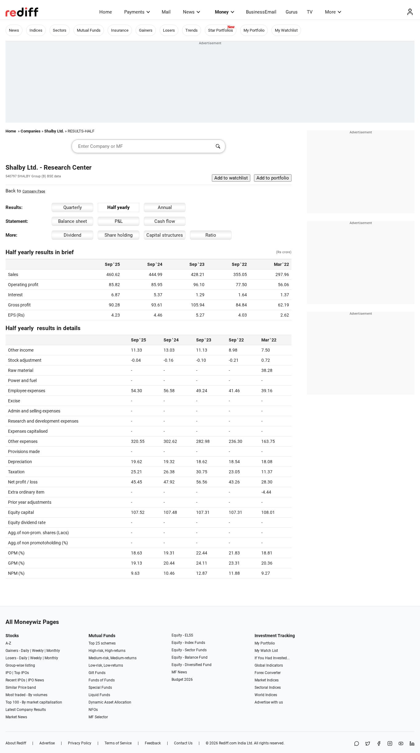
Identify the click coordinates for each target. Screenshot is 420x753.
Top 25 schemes (102, 643)
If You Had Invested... (272, 658)
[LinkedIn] (412, 744)
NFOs (93, 710)
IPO (8, 673)
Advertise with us (269, 702)
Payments (134, 12)
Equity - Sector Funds (189, 650)
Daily (25, 651)
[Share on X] (367, 744)
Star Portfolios (220, 30)
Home (105, 12)
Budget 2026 (182, 679)
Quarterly (72, 207)
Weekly (38, 651)
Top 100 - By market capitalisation (34, 702)
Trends (191, 30)
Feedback (153, 743)
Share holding (119, 235)
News (189, 12)
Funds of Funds (102, 680)
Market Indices (267, 680)
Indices (36, 30)
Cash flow (164, 221)
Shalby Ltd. (54, 131)
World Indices (266, 695)
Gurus (292, 12)
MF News (179, 672)
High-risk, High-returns (107, 651)
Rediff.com (228, 743)
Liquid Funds (99, 695)
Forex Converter (268, 673)
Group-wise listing (20, 665)
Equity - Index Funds (188, 643)
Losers (169, 30)
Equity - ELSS (182, 635)
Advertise (47, 743)
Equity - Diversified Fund (192, 665)
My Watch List (266, 651)
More (330, 12)
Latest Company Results (26, 710)
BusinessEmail (261, 12)
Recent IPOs (15, 680)
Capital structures (164, 235)
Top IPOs (21, 673)
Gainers (146, 30)
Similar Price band (21, 687)
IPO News (36, 680)
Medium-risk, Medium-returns (113, 658)
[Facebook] (378, 744)
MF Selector (98, 717)
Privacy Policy (79, 743)
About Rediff (16, 743)
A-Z (8, 643)
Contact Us (183, 743)
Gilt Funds (97, 673)
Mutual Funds (89, 30)
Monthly (53, 651)
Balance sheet (72, 221)
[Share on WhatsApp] (356, 744)
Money (222, 12)
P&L (119, 221)
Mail (166, 12)
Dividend (72, 235)
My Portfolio (254, 30)
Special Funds (100, 687)
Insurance (120, 30)
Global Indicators (269, 665)
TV (310, 12)
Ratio (210, 235)
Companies (31, 131)
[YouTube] (400, 744)
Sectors (59, 30)
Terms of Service (118, 743)
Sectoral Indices (268, 687)
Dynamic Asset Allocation (110, 702)
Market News (16, 717)
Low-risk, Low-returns (106, 665)
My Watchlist (286, 30)
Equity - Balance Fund (190, 657)
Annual (165, 207)
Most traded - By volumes (26, 695)
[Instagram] (389, 744)
